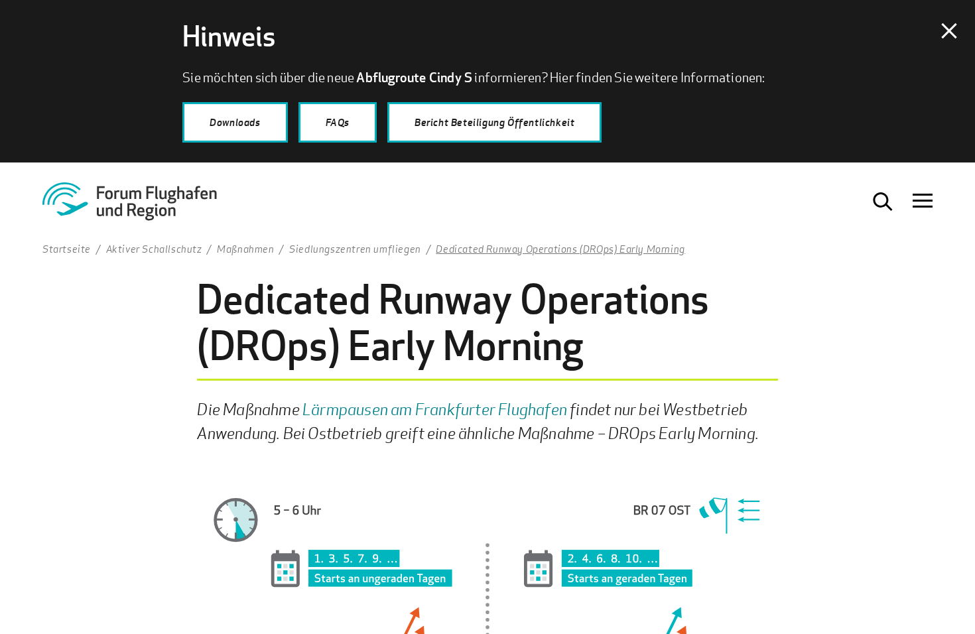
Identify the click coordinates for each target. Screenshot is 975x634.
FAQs (338, 122)
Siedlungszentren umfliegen (355, 249)
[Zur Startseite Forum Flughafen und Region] (145, 206)
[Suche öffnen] (883, 202)
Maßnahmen (245, 249)
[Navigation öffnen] (922, 202)
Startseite (66, 249)
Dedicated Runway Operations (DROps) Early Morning (560, 249)
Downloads (235, 122)
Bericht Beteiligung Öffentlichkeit (494, 122)
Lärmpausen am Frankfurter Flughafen (434, 409)
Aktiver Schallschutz (154, 249)
